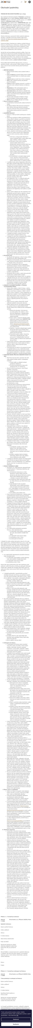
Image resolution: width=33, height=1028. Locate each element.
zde (17, 1015)
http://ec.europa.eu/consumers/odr (15, 810)
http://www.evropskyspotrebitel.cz (15, 820)
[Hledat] (21, 1)
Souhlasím (16, 1024)
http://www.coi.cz (24, 806)
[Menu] (29, 1)
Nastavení (16, 1019)
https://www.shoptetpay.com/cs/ (21, 323)
